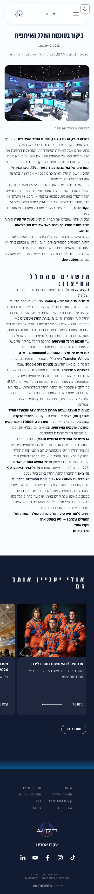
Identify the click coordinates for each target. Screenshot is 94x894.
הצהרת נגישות (31, 878)
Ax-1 (38, 801)
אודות (68, 788)
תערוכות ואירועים (30, 794)
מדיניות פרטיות (48, 878)
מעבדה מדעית (20, 301)
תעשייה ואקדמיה (61, 794)
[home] (18, 14)
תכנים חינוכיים (32, 788)
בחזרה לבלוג (74, 729)
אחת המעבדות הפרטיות (29, 479)
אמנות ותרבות (63, 808)
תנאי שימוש (64, 878)
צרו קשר (35, 808)
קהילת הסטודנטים (60, 801)
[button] (76, 14)
